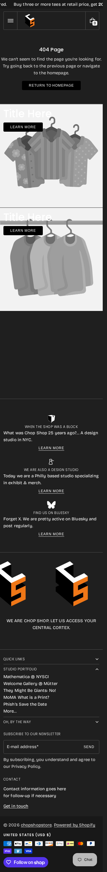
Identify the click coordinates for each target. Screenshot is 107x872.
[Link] (51, 4)
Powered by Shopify (74, 825)
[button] (10, 21)
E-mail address (22, 746)
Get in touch (15, 806)
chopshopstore (36, 825)
